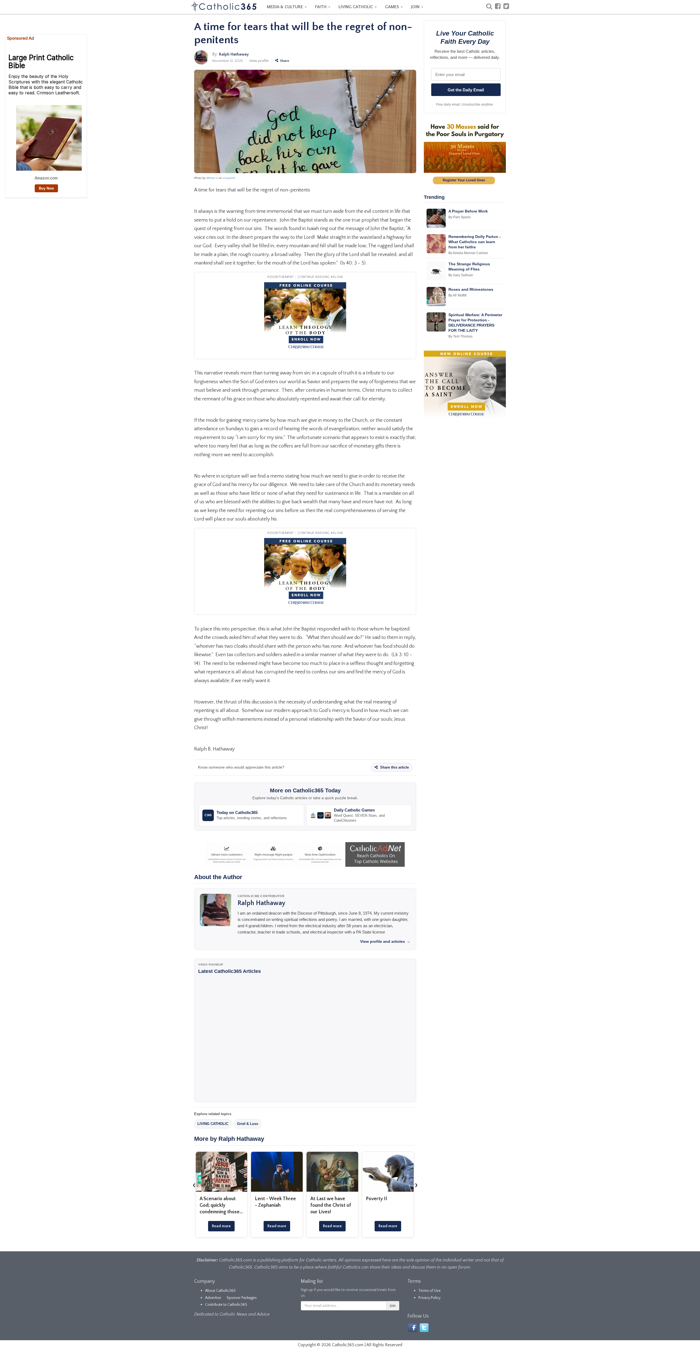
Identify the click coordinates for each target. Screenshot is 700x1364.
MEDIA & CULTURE (285, 6)
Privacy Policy (429, 1298)
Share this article (394, 767)
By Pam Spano (459, 217)
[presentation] (194, 1185)
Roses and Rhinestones (470, 289)
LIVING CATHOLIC (356, 6)
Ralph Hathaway (234, 54)
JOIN (416, 6)
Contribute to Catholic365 (226, 1304)
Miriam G (212, 178)
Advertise (213, 1298)
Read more (221, 1226)
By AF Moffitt (457, 295)
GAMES (392, 6)
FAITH (321, 6)
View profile (259, 61)
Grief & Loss (247, 1124)
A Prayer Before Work (468, 211)
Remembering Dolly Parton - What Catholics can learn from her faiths (474, 241)
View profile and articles (385, 941)
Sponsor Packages (242, 1298)
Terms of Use (429, 1291)
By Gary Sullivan (460, 275)
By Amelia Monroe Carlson (468, 253)
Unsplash (229, 178)
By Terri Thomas (460, 336)
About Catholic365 (220, 1291)
